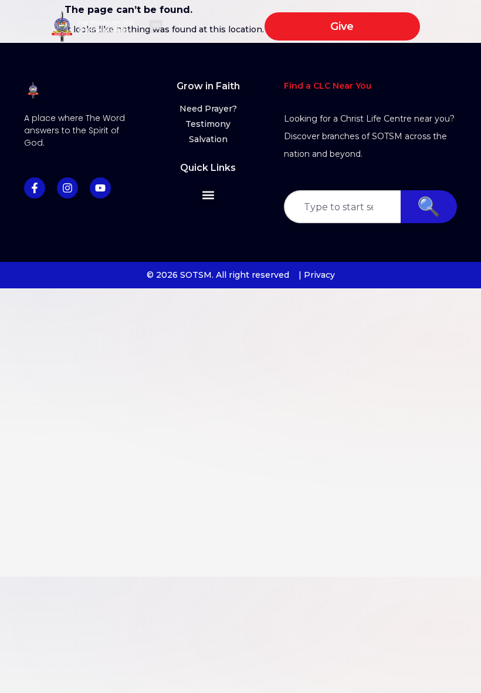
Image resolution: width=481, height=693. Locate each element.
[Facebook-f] (34, 188)
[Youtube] (100, 188)
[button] (155, 26)
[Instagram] (67, 188)
